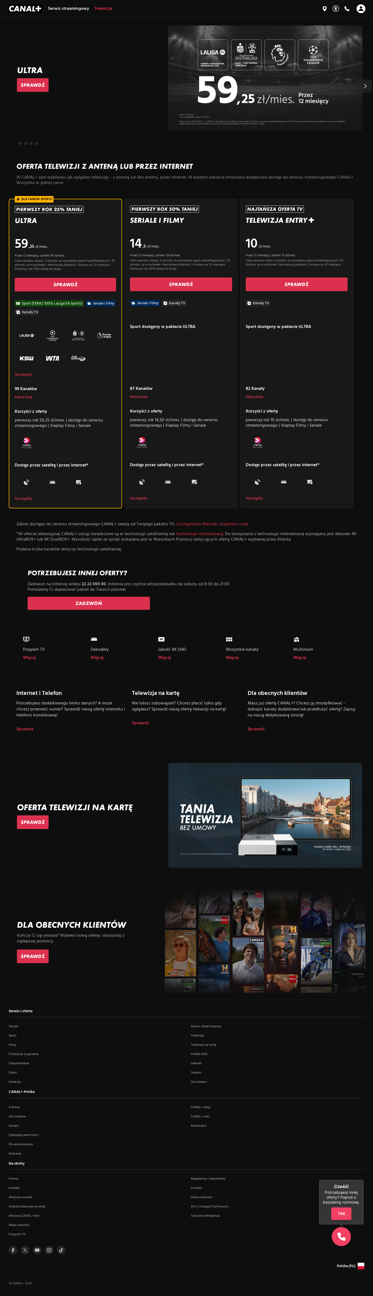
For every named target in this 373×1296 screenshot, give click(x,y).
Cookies (196, 1188)
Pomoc (14, 1179)
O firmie (14, 1107)
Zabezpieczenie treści (24, 1135)
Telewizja (197, 1035)
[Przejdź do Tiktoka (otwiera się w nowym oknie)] (61, 1250)
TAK (341, 1213)
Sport (12, 1035)
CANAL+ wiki (200, 1116)
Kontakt (14, 1188)
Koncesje (15, 1153)
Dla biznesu (199, 1082)
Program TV (17, 1234)
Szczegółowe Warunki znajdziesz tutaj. (212, 524)
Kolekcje (15, 1082)
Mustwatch (198, 1126)
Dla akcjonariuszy (21, 1144)
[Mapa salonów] (324, 8)
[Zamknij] (363, 1179)
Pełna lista (23, 397)
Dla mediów (17, 1116)
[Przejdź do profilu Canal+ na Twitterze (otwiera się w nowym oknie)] (25, 1250)
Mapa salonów (19, 1225)
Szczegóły (23, 374)
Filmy (12, 1045)
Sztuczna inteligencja (205, 1216)
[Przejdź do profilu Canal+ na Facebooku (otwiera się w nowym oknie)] (13, 1250)
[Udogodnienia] (335, 8)
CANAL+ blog (200, 1107)
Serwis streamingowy (206, 1026)
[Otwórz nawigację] (361, 8)
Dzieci (13, 1072)
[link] (33, 85)
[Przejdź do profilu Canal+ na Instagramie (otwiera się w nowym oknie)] (49, 1250)
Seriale (13, 1026)
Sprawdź (25, 729)
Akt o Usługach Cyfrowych (209, 1206)
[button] (365, 86)
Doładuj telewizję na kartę (27, 1206)
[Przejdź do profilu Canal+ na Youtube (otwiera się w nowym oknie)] (37, 1250)
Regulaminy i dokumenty (208, 1179)
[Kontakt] (346, 8)
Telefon (196, 1072)
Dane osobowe (201, 1197)
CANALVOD (199, 1054)
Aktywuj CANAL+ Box (24, 1216)
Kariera (14, 1126)
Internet (196, 1063)
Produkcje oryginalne (24, 1054)
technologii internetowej (199, 534)
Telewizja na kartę (203, 1045)
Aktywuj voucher (20, 1197)
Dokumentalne (19, 1063)
